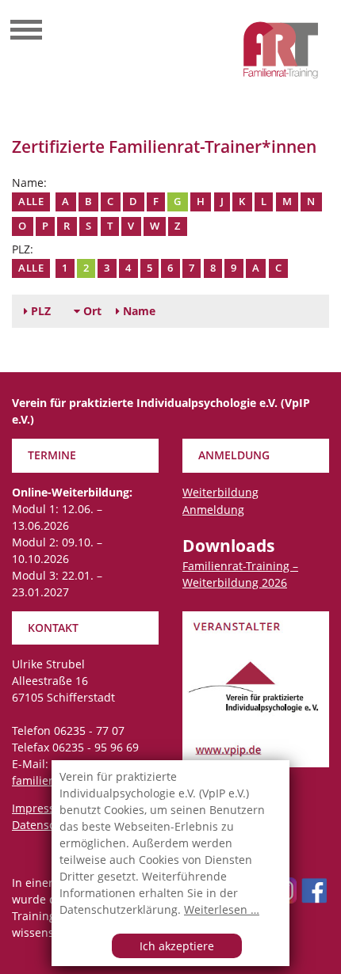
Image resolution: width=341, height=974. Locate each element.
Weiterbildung (220, 492)
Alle (31, 201)
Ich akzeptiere (177, 945)
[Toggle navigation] (26, 32)
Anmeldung (213, 509)
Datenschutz (45, 824)
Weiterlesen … (221, 909)
